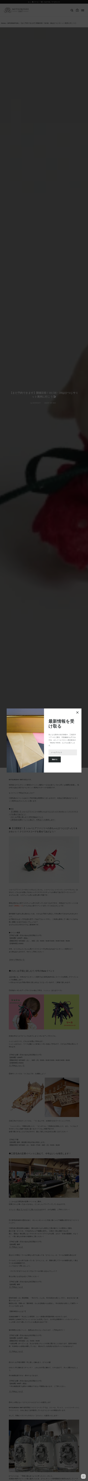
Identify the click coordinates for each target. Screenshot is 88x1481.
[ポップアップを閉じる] (77, 712)
